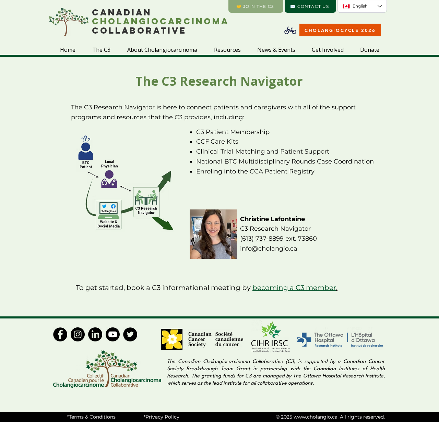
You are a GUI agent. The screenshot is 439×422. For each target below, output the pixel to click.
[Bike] (290, 30)
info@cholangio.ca (268, 248)
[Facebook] (60, 334)
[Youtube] (113, 334)
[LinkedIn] (95, 334)
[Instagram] (78, 334)
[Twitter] (130, 334)
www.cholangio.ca (315, 417)
